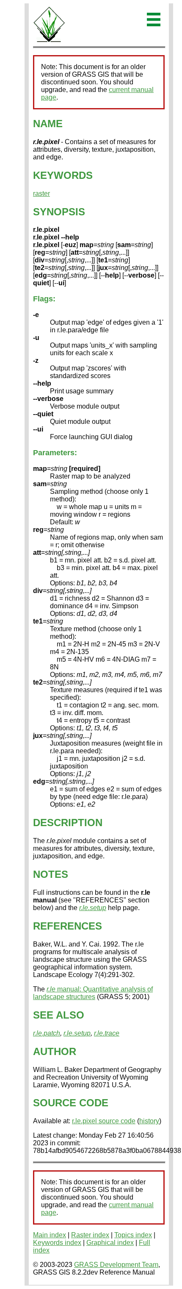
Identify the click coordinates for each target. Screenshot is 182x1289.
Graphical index (110, 1242)
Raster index (90, 1235)
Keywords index (57, 1242)
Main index (49, 1235)
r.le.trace (106, 1033)
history (149, 1121)
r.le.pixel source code (103, 1121)
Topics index (133, 1235)
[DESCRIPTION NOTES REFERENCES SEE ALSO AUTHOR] (49, 40)
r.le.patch (46, 1033)
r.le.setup (92, 907)
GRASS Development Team (116, 1264)
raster (41, 193)
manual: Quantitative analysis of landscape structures (93, 993)
